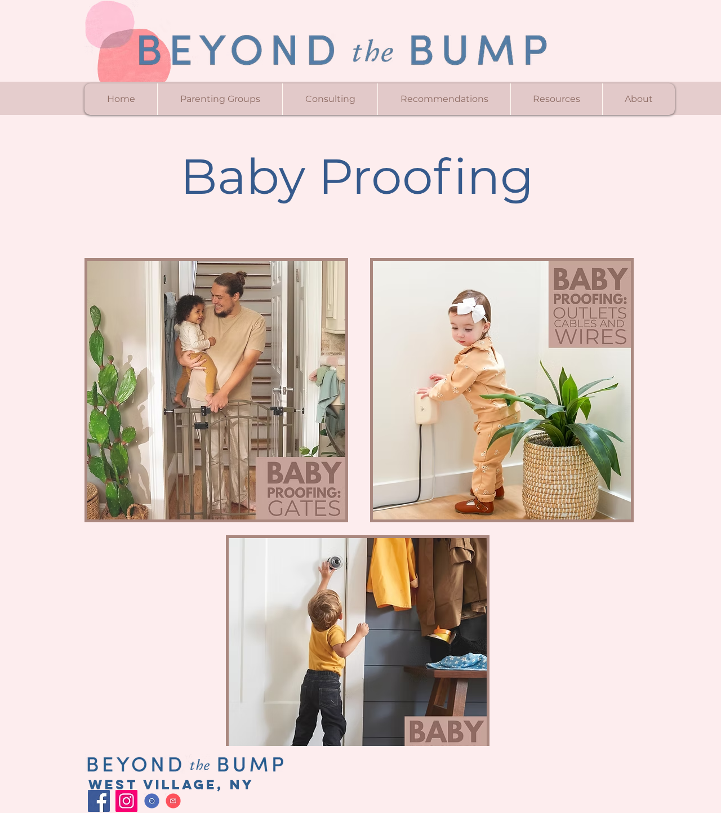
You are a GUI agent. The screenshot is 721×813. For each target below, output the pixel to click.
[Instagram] (126, 801)
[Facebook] (99, 801)
